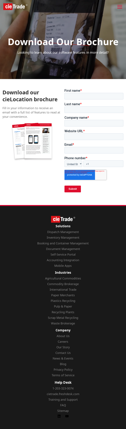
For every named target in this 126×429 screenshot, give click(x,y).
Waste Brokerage (63, 323)
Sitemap (63, 411)
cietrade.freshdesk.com (63, 394)
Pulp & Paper (63, 306)
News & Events (63, 358)
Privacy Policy (63, 370)
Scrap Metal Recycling (63, 318)
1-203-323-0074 (63, 388)
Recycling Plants (63, 312)
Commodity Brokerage (63, 284)
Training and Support (63, 399)
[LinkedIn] (59, 417)
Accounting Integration (63, 260)
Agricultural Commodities (63, 278)
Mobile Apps (63, 266)
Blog (63, 364)
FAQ (63, 405)
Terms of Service (63, 375)
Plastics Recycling (63, 301)
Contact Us (63, 353)
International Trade (63, 289)
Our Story (63, 347)
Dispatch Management (63, 232)
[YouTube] (67, 417)
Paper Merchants (63, 295)
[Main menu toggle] (120, 7)
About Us (63, 336)
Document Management (63, 249)
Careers (63, 342)
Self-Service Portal (63, 254)
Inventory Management (63, 237)
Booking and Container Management (63, 243)
